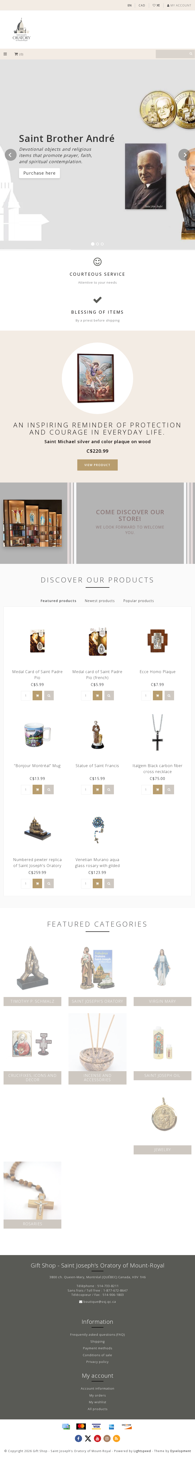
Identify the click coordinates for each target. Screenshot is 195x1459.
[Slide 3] (102, 244)
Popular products (138, 600)
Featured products (58, 600)
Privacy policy (97, 1362)
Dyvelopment (180, 1451)
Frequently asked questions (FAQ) (97, 1334)
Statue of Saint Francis (97, 765)
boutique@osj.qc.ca (99, 1301)
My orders (97, 1395)
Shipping (97, 1341)
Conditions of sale (97, 1355)
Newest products (100, 600)
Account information (97, 1388)
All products (97, 1409)
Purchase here (39, 173)
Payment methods (97, 1348)
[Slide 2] (97, 244)
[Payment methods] (66, 1426)
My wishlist (97, 1402)
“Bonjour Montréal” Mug (37, 765)
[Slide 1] (92, 244)
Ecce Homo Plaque (158, 671)
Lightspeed (142, 1451)
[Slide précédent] (11, 155)
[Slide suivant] (184, 155)
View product (97, 465)
